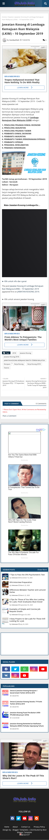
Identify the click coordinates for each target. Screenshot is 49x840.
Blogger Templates (20, 830)
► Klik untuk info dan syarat (14, 281)
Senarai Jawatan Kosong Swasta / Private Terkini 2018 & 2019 (26, 702)
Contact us (25, 827)
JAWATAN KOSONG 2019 (28, 291)
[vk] (6, 675)
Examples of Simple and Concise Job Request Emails (24, 610)
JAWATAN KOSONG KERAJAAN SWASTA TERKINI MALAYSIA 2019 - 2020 (24, 360)
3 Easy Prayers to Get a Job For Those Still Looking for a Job (27, 620)
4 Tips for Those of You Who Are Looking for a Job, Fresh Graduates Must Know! (26, 600)
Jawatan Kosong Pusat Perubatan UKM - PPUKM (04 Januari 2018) (25, 713)
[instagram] (34, 669)
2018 (14, 353)
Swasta (10, 17)
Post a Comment (9, 416)
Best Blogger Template (31, 831)
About (15, 827)
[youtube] (43, 669)
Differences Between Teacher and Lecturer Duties (27, 591)
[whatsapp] (24, 669)
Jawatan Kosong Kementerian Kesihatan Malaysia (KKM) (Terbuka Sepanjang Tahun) (27, 724)
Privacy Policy (39, 827)
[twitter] (15, 669)
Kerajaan (7, 364)
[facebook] (6, 669)
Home (4, 17)
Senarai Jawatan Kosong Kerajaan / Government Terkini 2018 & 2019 (23, 691)
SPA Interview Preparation (20, 582)
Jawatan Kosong (25, 353)
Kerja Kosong (18, 364)
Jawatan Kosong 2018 (11, 357)
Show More (42, 569)
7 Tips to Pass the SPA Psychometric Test (27, 575)
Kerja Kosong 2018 (34, 364)
